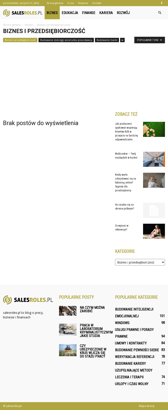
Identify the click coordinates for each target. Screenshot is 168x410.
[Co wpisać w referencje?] (154, 231)
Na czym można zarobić (92, 309)
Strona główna (55, 3)
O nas (70, 3)
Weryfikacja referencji (134, 357)
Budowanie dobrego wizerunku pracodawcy (66, 40)
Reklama (83, 3)
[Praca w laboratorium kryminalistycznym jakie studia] (68, 330)
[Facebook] (161, 3)
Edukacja (70, 12)
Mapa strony (146, 406)
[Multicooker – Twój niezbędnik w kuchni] (154, 159)
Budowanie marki (107, 40)
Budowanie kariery (130, 363)
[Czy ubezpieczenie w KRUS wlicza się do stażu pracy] (68, 350)
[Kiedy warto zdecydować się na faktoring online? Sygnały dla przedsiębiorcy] (154, 180)
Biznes (52, 12)
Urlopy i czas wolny (132, 384)
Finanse (88, 12)
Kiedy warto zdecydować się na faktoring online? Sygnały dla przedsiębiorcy (125, 182)
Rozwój (123, 12)
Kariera (106, 12)
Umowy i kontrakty (131, 343)
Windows (122, 323)
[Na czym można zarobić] (68, 311)
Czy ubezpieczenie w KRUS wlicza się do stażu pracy (93, 351)
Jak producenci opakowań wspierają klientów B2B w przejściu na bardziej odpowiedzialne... (126, 131)
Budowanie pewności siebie (137, 350)
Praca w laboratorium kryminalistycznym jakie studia (96, 330)
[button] (159, 12)
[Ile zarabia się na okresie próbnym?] (154, 210)
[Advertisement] (84, 75)
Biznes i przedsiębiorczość (20, 40)
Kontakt (96, 3)
